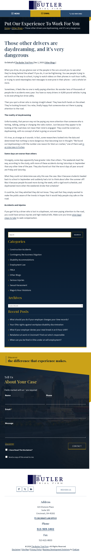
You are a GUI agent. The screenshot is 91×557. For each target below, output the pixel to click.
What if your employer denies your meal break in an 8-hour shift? (39, 329)
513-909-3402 (77, 14)
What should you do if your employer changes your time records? (39, 319)
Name (8, 395)
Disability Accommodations (22, 259)
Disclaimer (9, 443)
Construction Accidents (20, 249)
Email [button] (47, 13)
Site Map (25, 549)
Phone (49, 395)
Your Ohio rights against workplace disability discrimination (36, 324)
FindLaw (76, 549)
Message (9, 423)
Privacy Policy (36, 549)
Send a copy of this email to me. (21, 457)
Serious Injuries (17, 280)
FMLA (12, 269)
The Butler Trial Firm (24, 62)
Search (77, 235)
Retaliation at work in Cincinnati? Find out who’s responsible (37, 334)
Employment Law (17, 264)
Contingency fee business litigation (26, 254)
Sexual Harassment (18, 285)
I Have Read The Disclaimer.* (21, 450)
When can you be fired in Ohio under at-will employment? (35, 339)
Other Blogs (50, 62)
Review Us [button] (66, 490)
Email (8, 409)
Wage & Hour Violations (20, 290)
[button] (15, 13)
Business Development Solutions (56, 549)
